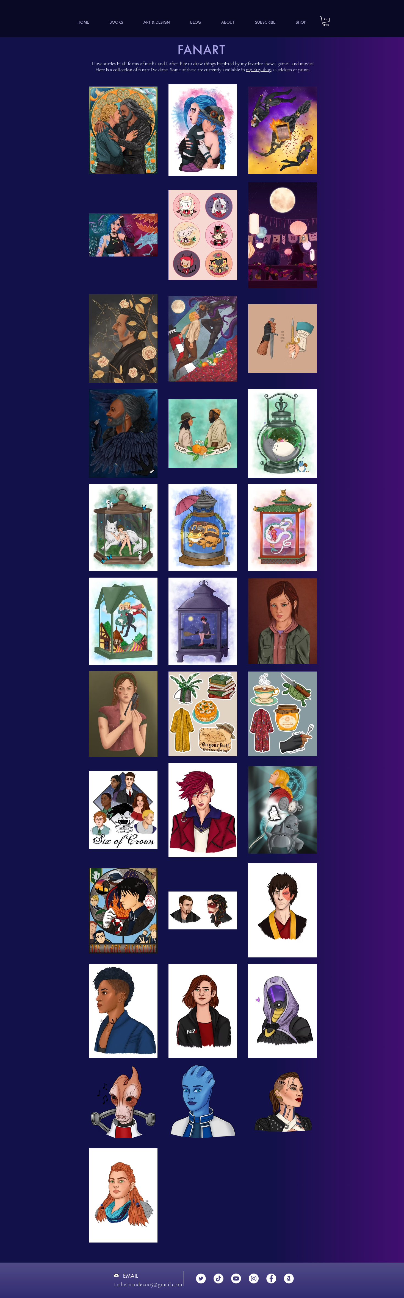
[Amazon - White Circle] (289, 1278)
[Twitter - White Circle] (201, 1278)
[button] (116, 22)
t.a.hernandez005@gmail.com (148, 1284)
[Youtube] (236, 1278)
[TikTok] (218, 1278)
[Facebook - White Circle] (271, 1278)
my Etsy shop (259, 69)
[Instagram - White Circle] (254, 1278)
